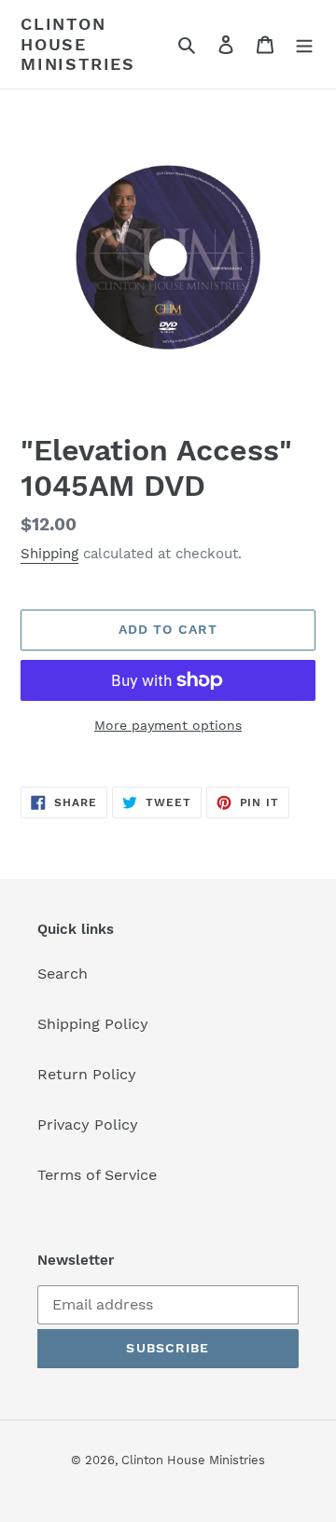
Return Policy (86, 1074)
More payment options (168, 725)
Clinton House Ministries (78, 44)
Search (62, 973)
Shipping (49, 553)
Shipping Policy (92, 1024)
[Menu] (304, 43)
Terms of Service (97, 1175)
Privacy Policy (87, 1124)
